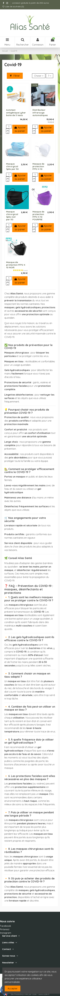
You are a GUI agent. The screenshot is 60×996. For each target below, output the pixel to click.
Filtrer (16, 75)
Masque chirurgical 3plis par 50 (12, 166)
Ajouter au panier (20, 129)
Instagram (5, 932)
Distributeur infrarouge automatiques (40, 112)
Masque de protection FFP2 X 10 (38, 166)
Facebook (5, 925)
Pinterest (4, 929)
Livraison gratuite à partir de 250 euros (30, 3)
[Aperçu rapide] (19, 106)
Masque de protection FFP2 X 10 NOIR (15, 265)
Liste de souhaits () (14, 6)
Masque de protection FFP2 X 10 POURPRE (38, 215)
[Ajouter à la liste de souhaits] (14, 106)
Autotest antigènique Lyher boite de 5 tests (16, 112)
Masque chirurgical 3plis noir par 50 (12, 215)
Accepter (12, 988)
